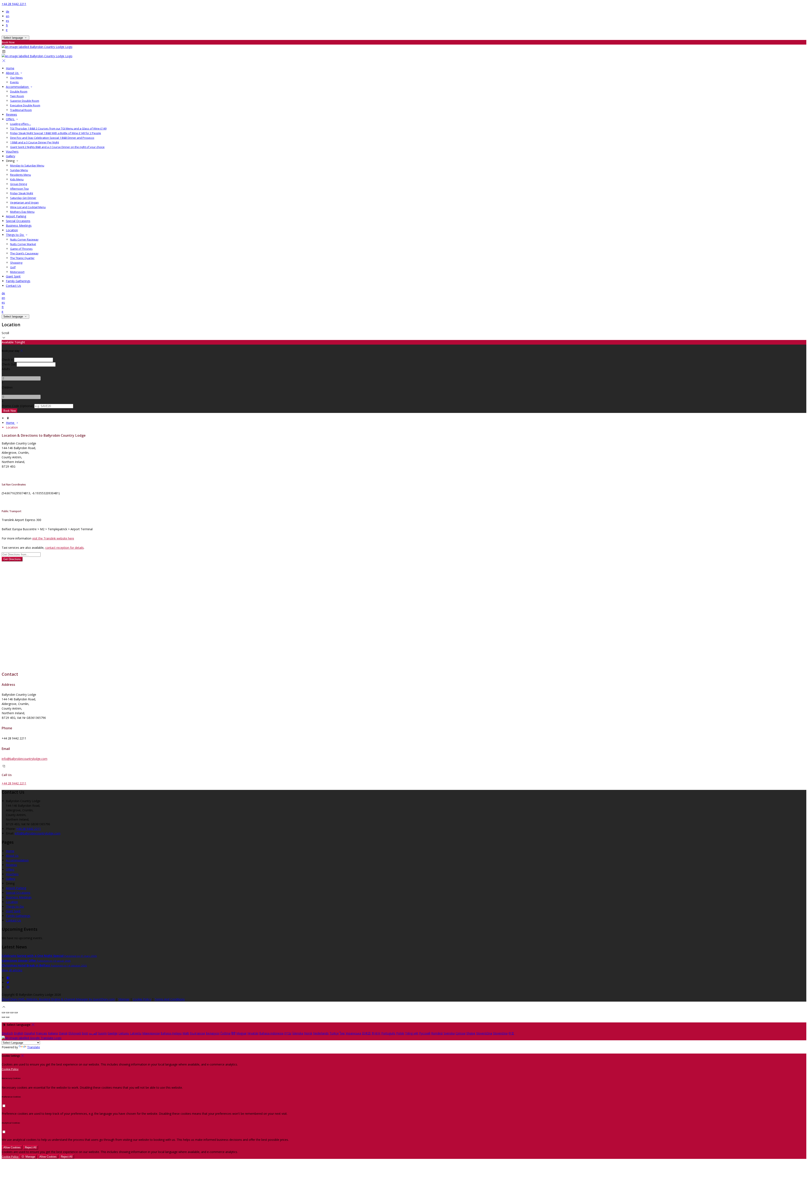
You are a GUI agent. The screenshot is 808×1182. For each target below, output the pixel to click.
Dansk (63, 1033)
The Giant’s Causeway (24, 253)
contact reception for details (64, 548)
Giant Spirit (13, 276)
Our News (16, 77)
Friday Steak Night (21, 193)
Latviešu (135, 1033)
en (7, 16)
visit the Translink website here (53, 538)
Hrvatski (252, 1033)
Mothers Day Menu (22, 212)
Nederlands (321, 1033)
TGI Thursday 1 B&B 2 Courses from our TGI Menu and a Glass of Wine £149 (58, 128)
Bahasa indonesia (271, 1033)
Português (388, 1033)
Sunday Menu (19, 170)
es (7, 21)
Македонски (151, 1033)
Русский (424, 1033)
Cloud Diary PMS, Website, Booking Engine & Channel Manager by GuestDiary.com (58, 999)
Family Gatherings (18, 281)
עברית (287, 1033)
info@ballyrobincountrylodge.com (24, 759)
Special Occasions (18, 221)
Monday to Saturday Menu (27, 165)
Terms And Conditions (169, 999)
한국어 (376, 1033)
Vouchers (12, 151)
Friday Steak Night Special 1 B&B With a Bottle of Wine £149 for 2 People (55, 133)
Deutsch (7, 1033)
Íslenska (297, 1033)
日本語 (366, 1033)
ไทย (342, 1033)
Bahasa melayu (171, 1033)
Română (437, 1033)
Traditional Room (21, 110)
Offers (10, 119)
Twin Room (17, 96)
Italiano (53, 1033)
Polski (400, 1033)
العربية (93, 1033)
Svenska (449, 1033)
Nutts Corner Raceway (24, 239)
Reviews (11, 114)
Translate (33, 1047)
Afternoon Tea (19, 188)
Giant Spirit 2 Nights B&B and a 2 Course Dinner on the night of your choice (57, 147)
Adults (6, 369)
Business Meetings (19, 225)
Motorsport (17, 272)
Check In (7, 360)
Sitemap (123, 999)
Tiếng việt (411, 1033)
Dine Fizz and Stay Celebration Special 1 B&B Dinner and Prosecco (52, 138)
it (7, 30)
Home (10, 68)
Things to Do (15, 235)
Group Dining (18, 184)
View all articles (12, 970)
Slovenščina (484, 1033)
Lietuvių (123, 1033)
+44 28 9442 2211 (14, 4)
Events (14, 82)
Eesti (85, 1033)
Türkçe (334, 1033)
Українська (353, 1033)
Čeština (225, 1033)
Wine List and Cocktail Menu (28, 207)
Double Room (18, 91)
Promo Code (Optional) (17, 406)
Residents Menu (20, 175)
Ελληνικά (74, 1033)
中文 (511, 1033)
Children (7, 387)
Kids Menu (17, 179)
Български (197, 1033)
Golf (13, 267)
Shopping (16, 262)
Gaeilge (113, 1033)
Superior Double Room (24, 101)
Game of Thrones (21, 249)
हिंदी (233, 1033)
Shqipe (470, 1033)
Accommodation (17, 87)
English (18, 1033)
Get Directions (12, 559)
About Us (12, 73)
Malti (185, 1033)
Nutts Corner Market (23, 244)
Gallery (10, 156)
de (7, 11)
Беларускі (212, 1033)
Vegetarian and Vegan (24, 202)
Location (12, 230)
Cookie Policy (142, 999)
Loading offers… (20, 124)
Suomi (102, 1033)
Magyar (241, 1033)
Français (41, 1033)
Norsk (308, 1033)
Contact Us (13, 286)
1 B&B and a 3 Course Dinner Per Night (34, 142)
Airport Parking (16, 216)
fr (7, 25)
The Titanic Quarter (22, 258)
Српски (460, 1033)
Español (29, 1033)
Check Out (9, 364)
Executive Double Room (25, 105)
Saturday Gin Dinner (23, 198)
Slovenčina (500, 1033)
